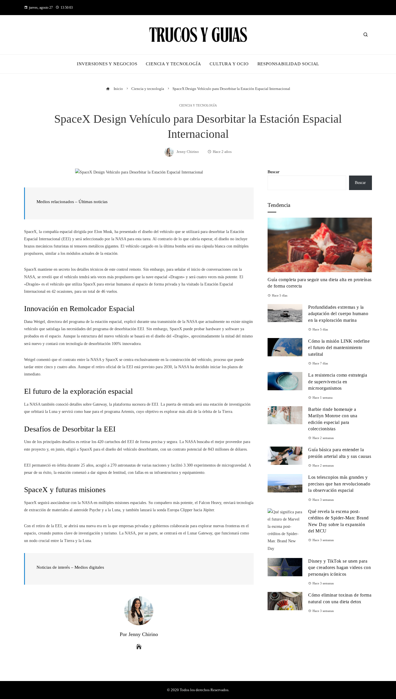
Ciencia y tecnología (198, 105)
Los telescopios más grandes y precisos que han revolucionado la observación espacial (339, 484)
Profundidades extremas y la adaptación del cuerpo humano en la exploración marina (338, 314)
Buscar (273, 172)
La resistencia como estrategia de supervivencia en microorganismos (337, 382)
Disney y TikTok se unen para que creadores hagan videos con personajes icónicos (339, 568)
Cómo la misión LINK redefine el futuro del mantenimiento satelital (339, 348)
